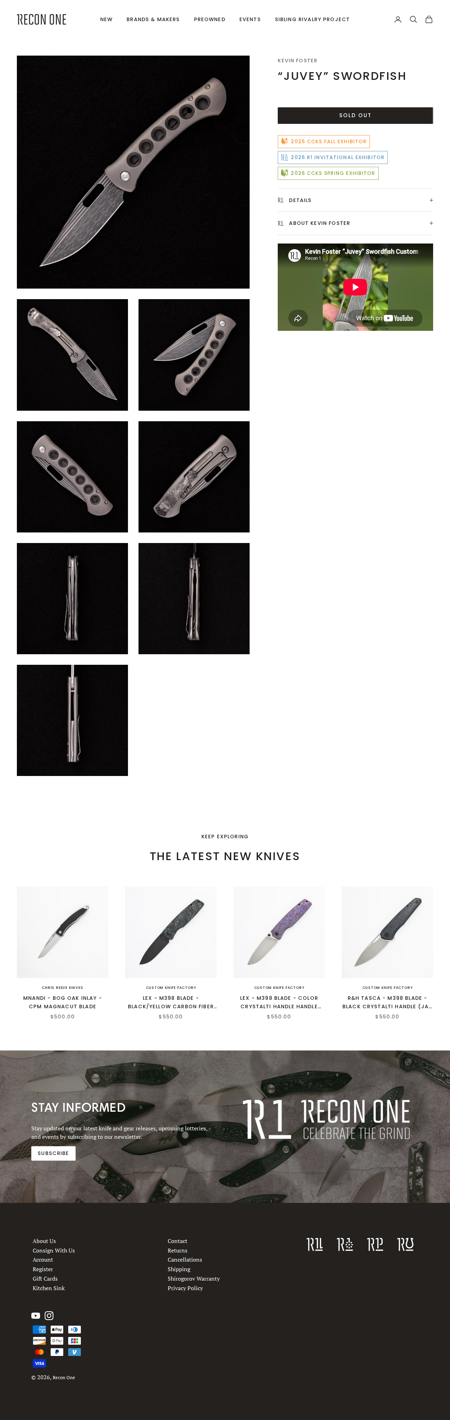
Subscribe (53, 1153)
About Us (44, 1241)
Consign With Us (54, 1250)
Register (43, 1269)
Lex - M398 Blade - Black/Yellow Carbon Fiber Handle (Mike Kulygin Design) (170, 1003)
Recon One (64, 1378)
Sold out (355, 115)
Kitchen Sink (49, 1288)
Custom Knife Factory (171, 987)
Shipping (179, 1269)
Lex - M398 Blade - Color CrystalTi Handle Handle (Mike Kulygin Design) (279, 1003)
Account (43, 1259)
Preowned (209, 19)
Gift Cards (45, 1278)
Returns (177, 1250)
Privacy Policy (185, 1288)
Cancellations (185, 1259)
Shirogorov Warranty (194, 1278)
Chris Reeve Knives (62, 987)
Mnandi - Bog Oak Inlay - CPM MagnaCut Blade (62, 1002)
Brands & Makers (153, 19)
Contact (177, 1241)
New (106, 19)
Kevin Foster (297, 60)
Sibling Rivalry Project (312, 19)
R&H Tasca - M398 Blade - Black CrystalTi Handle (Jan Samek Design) (387, 1003)
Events (250, 19)
